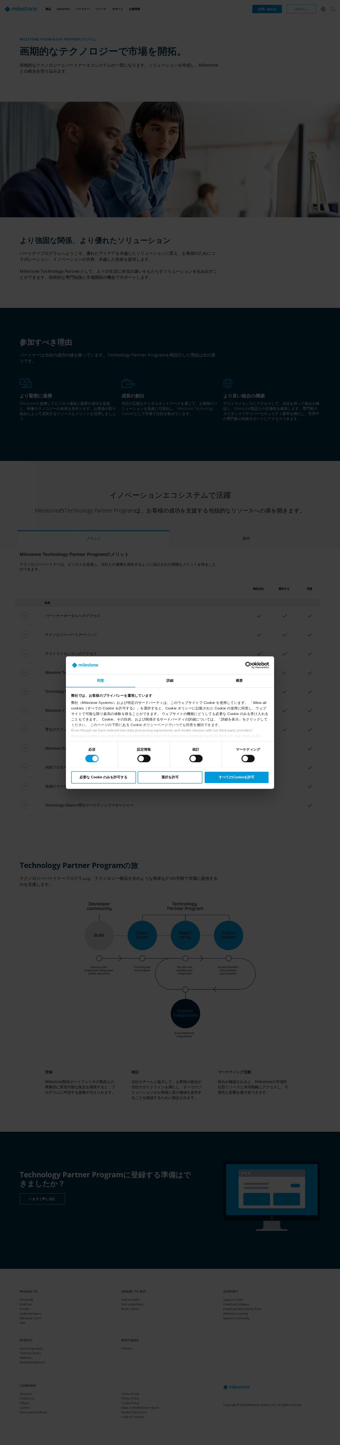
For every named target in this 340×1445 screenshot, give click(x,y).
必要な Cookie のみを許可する (103, 777)
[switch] (144, 758)
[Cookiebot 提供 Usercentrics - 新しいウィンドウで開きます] (249, 665)
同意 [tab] (100, 680)
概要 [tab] (239, 680)
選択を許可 (170, 777)
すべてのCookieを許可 (236, 777)
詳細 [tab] (170, 680)
